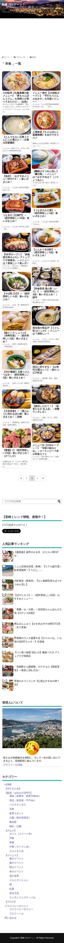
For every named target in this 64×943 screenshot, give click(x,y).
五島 (11, 809)
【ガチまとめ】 (13, 788)
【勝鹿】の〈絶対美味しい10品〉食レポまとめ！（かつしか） (16, 453)
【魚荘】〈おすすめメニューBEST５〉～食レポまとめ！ (16, 179)
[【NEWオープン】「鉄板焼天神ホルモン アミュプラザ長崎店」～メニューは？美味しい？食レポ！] (16, 242)
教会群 (13, 822)
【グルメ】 (11, 830)
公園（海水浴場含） (20, 817)
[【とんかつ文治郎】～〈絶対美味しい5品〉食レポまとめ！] (46, 237)
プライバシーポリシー (16, 906)
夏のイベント (16, 863)
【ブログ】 (11, 901)
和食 (11, 842)
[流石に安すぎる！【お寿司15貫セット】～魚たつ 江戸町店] (46, 354)
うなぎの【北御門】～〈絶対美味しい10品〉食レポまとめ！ (16, 218)
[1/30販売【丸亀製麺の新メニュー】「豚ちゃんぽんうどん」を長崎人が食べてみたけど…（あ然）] (16, 80)
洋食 (11, 838)
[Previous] (26, 478)
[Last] (43, 478)
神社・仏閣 (15, 826)
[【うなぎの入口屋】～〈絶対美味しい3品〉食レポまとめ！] (46, 198)
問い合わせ (11, 918)
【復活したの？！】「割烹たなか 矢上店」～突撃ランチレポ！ (46, 409)
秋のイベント (16, 867)
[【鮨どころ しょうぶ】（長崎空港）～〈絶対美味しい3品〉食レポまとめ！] (16, 320)
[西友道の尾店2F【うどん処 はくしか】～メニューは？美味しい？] (46, 315)
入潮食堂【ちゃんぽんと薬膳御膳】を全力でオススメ (46, 135)
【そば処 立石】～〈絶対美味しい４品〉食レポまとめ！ (16, 296)
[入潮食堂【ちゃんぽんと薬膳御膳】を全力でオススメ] (46, 119)
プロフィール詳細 (12, 764)
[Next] (37, 478)
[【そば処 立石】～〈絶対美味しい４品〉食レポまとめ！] (16, 281)
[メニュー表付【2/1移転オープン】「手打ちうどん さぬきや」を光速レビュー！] (46, 80)
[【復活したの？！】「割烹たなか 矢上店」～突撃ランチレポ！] (46, 394)
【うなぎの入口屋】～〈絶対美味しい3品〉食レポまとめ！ (45, 213)
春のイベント (16, 858)
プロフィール (16, 913)
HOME (8, 784)
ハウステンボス (17, 804)
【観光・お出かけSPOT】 (19, 793)
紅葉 (11, 889)
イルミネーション (18, 880)
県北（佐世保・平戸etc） (22, 800)
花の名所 (14, 876)
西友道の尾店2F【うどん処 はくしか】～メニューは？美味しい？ (46, 331)
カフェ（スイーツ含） (21, 833)
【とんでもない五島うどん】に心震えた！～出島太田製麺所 (16, 140)
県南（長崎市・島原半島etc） (25, 796)
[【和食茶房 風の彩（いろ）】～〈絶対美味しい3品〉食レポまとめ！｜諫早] (46, 276)
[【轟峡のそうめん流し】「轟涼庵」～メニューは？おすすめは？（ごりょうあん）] (46, 159)
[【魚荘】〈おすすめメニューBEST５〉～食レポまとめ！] (16, 164)
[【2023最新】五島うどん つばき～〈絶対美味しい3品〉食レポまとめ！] (16, 359)
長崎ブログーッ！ (13, 4)
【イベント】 (12, 855)
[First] (21, 478)
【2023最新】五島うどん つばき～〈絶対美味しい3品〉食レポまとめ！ (16, 375)
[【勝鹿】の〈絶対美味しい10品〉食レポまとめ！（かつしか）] (16, 438)
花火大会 (14, 893)
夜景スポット (16, 813)
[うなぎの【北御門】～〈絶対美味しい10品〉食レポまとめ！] (16, 203)
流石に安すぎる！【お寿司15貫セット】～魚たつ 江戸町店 (46, 370)
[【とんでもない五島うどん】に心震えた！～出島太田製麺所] (16, 124)
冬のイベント (16, 871)
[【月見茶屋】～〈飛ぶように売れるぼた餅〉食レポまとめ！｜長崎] (16, 399)
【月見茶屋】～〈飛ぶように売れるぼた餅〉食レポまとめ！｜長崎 (16, 414)
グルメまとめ (16, 851)
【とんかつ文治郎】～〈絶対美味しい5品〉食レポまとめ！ (45, 252)
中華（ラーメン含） (20, 846)
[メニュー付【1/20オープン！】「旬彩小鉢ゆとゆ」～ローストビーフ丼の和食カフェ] (46, 433)
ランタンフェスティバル (22, 897)
